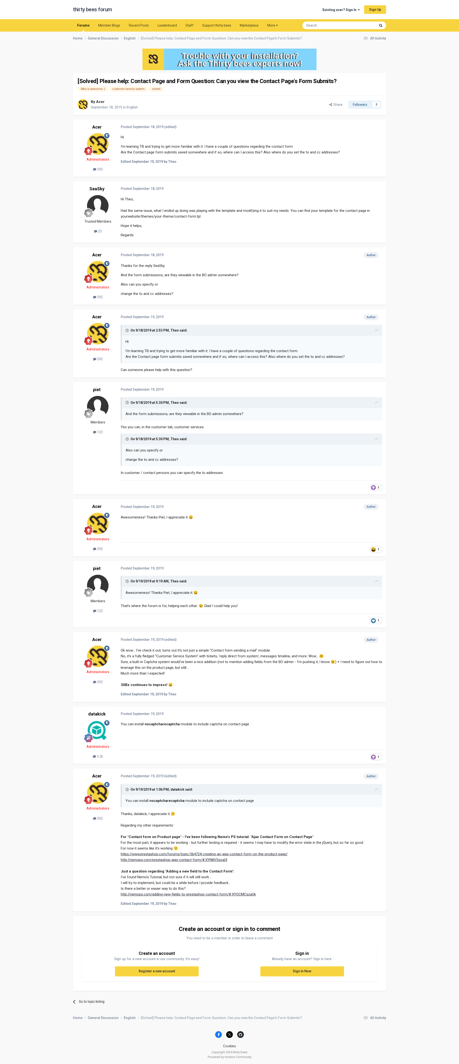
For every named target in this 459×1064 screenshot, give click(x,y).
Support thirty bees (216, 25)
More (271, 25)
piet (97, 389)
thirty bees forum (92, 9)
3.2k (99, 756)
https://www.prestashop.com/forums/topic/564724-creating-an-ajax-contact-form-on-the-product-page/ (204, 854)
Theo (174, 330)
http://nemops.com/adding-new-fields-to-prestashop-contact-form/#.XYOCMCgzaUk (188, 894)
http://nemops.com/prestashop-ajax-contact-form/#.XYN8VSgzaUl (174, 860)
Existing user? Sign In (340, 10)
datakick (97, 713)
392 (99, 169)
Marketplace (249, 25)
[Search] (380, 25)
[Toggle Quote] (128, 330)
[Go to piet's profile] (98, 406)
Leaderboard (167, 25)
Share (337, 105)
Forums (83, 25)
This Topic (362, 25)
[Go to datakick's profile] (98, 731)
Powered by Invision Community (229, 1057)
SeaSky (96, 188)
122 (99, 432)
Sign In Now (302, 971)
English (132, 107)
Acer (100, 102)
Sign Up (375, 9)
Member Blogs (109, 25)
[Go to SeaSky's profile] (98, 206)
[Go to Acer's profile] (83, 104)
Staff (190, 25)
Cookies (229, 1046)
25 (99, 231)
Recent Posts (139, 25)
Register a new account (157, 971)
